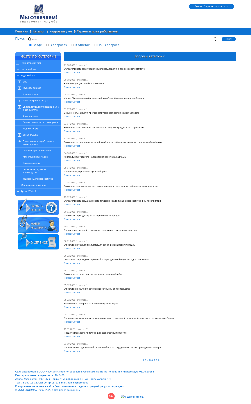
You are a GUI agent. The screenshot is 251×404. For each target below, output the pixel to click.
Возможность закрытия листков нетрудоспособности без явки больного (101, 113)
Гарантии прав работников (97, 31)
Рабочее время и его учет (36, 100)
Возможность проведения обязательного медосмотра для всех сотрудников (104, 127)
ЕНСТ (26, 81)
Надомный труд (31, 128)
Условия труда (30, 94)
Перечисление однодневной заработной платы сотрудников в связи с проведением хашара (112, 347)
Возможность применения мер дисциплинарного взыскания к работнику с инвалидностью (111, 186)
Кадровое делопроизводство (38, 179)
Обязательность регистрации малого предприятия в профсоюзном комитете (104, 69)
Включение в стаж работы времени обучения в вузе (91, 303)
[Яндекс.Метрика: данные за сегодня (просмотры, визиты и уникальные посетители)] (132, 397)
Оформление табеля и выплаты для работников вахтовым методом (99, 245)
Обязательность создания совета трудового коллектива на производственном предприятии (112, 201)
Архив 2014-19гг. (29, 191)
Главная (21, 31)
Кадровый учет (60, 31)
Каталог (39, 31)
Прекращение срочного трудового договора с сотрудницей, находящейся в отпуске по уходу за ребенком (119, 318)
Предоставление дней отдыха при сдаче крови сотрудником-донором (100, 230)
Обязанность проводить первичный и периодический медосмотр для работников (106, 259)
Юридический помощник (33, 185)
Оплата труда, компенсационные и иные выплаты (41, 108)
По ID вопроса (107, 45)
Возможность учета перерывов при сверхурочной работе (94, 274)
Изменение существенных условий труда (85, 171)
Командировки (30, 116)
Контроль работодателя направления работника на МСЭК (95, 157)
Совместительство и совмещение (40, 122)
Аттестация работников (35, 157)
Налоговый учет (29, 69)
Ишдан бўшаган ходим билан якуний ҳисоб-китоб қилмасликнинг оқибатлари (104, 98)
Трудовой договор (32, 88)
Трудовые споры (31, 163)
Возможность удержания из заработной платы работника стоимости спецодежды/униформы (113, 142)
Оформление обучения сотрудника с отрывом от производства (97, 289)
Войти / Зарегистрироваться (211, 6)
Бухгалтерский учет (31, 63)
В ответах (82, 45)
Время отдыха (30, 135)
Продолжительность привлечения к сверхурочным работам (95, 333)
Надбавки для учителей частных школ (84, 83)
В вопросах (58, 45)
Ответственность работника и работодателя (38, 143)
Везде (37, 45)
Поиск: (20, 38)
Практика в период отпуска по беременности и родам (92, 215)
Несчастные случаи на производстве (34, 171)
